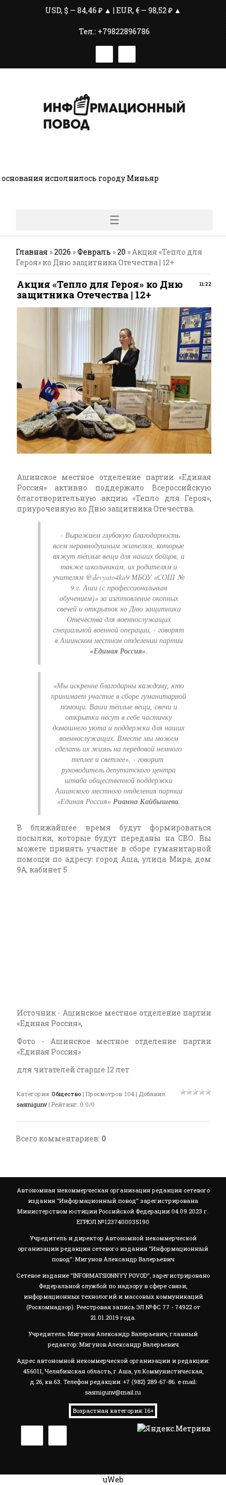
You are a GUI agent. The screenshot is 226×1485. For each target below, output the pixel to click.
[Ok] (127, 52)
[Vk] (104, 52)
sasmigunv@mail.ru (113, 1392)
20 (121, 252)
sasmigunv (32, 1104)
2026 (62, 252)
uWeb (113, 1479)
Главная (32, 252)
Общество (66, 1094)
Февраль (94, 252)
